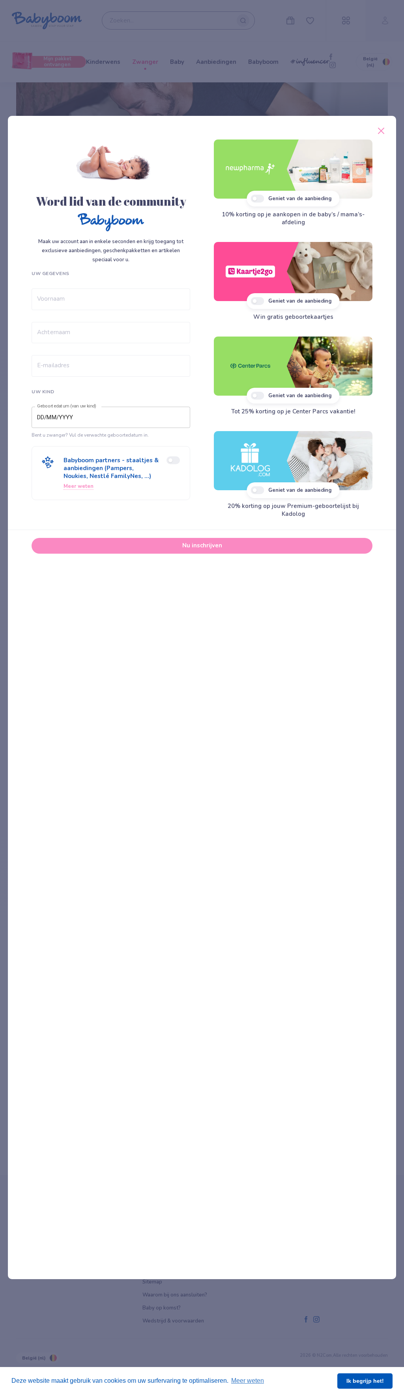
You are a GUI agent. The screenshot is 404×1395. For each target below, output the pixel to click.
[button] (111, 473)
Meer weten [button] (247, 1380)
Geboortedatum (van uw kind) (66, 406)
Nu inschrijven (202, 545)
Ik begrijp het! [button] (365, 1381)
